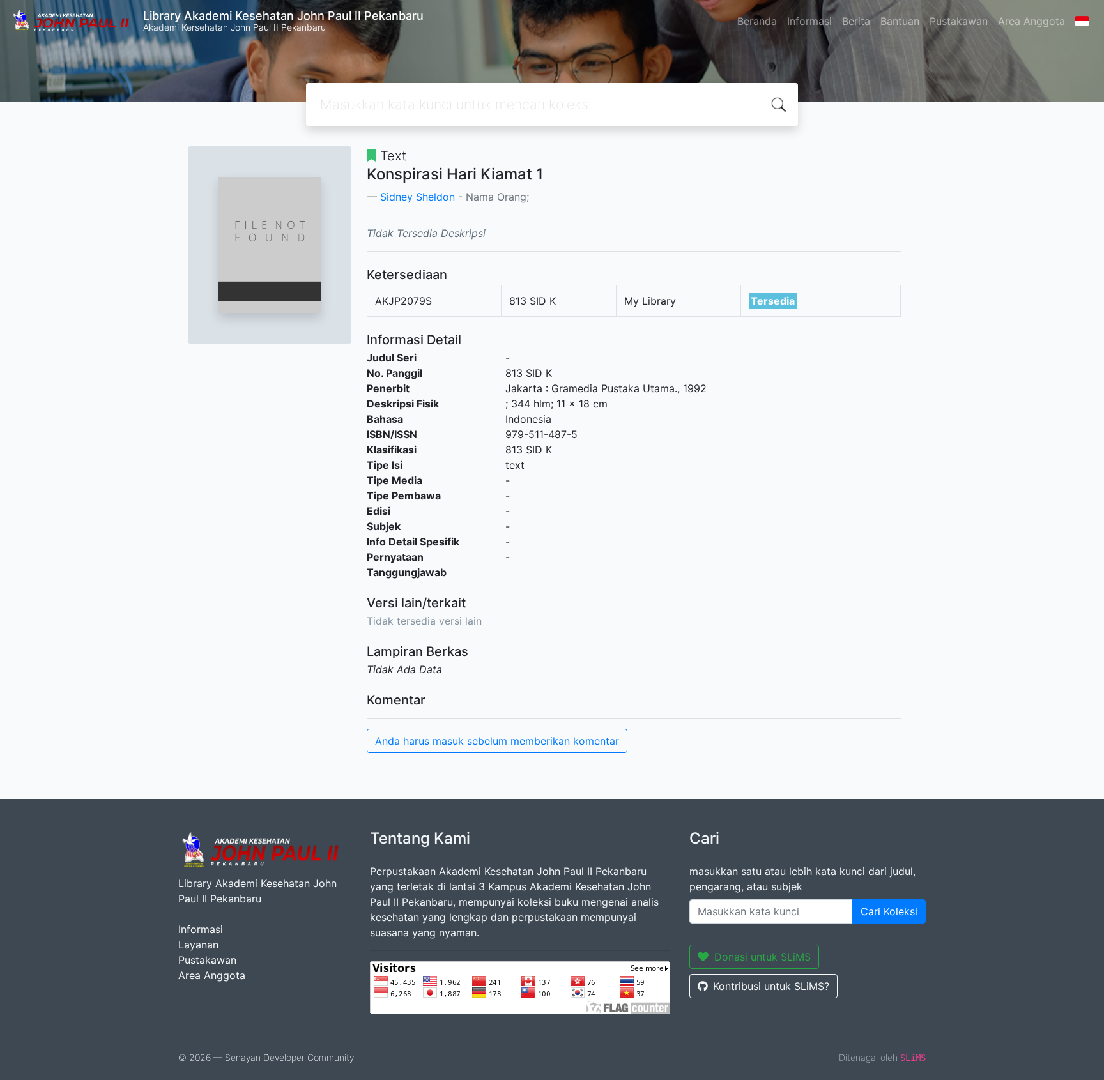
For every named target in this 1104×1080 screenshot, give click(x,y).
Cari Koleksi (889, 911)
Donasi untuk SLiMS (762, 956)
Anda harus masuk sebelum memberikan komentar (497, 740)
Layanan (198, 944)
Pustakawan (959, 21)
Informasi (809, 21)
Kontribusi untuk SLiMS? (771, 986)
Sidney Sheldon (417, 196)
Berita (856, 21)
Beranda (757, 21)
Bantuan (899, 21)
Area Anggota (1031, 21)
